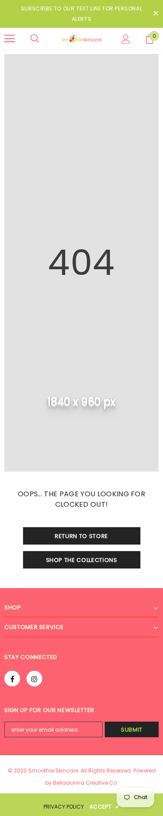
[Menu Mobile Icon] (9, 38)
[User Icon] (125, 38)
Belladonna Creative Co (85, 782)
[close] (155, 14)
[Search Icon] (34, 38)
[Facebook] (12, 678)
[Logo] (81, 38)
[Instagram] (34, 678)
